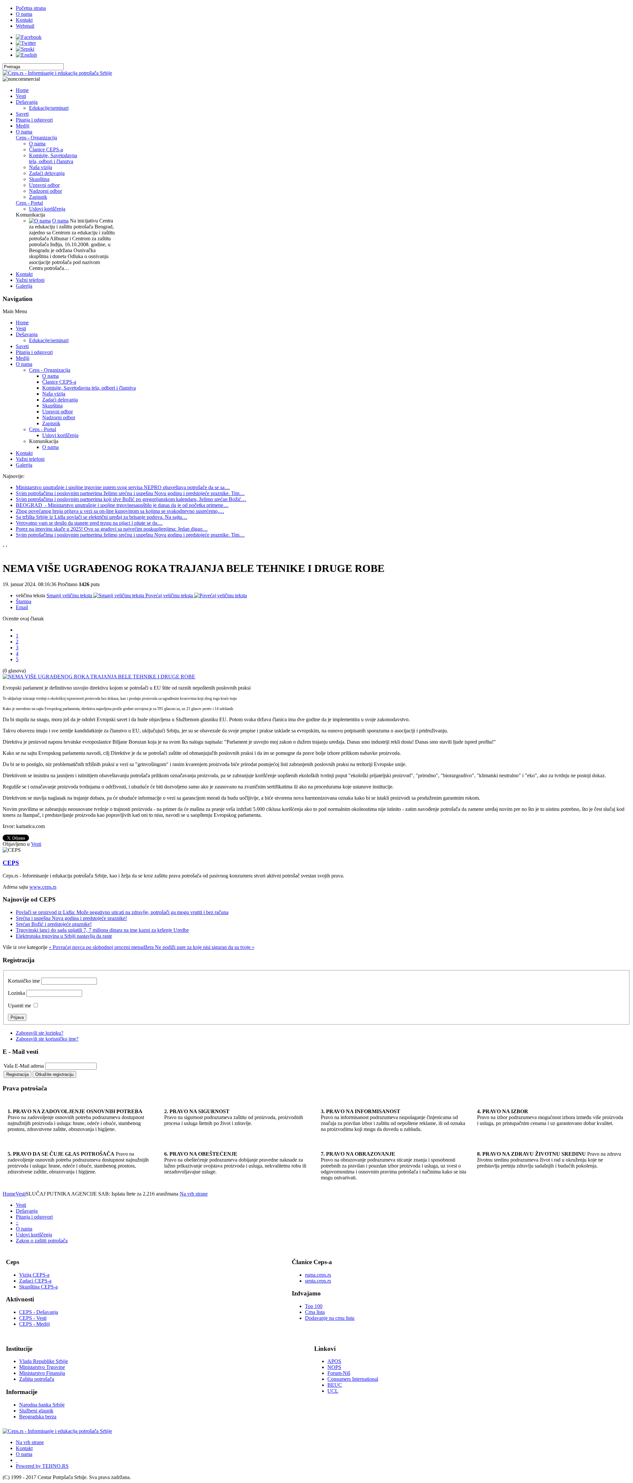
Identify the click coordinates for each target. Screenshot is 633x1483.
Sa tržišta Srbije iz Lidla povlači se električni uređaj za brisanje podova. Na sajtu (101, 517)
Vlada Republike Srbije (43, 1361)
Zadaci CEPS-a (35, 1281)
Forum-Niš (338, 1373)
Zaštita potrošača (36, 1379)
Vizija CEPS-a (34, 1275)
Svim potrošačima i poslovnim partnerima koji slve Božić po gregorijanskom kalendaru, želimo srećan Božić (131, 499)
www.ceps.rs (42, 887)
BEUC (334, 1385)
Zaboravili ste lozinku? (39, 1033)
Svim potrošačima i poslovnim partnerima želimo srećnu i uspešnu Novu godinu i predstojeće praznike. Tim (130, 493)
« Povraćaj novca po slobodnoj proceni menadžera (102, 947)
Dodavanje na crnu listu (329, 1318)
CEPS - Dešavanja (38, 1312)
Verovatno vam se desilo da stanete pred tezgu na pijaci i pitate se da (89, 523)
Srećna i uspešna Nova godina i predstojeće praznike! (71, 918)
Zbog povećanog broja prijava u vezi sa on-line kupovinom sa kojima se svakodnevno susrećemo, (120, 511)
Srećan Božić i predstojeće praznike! (54, 924)
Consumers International (352, 1379)
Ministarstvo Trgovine (42, 1367)
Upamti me (19, 1005)
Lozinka (16, 993)
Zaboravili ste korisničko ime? (47, 1039)
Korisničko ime (24, 981)
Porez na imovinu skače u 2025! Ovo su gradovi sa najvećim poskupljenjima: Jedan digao (112, 529)
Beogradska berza (37, 1416)
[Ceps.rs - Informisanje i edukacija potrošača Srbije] (57, 73)
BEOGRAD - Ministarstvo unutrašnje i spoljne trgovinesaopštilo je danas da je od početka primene (122, 505)
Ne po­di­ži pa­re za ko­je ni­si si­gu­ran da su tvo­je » (205, 947)
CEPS (11, 862)
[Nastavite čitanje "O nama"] (40, 220)
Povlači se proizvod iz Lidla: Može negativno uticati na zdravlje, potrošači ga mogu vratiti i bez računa (122, 912)
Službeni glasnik (36, 1410)
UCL (332, 1391)
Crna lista (315, 1312)
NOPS (334, 1367)
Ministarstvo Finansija (42, 1373)
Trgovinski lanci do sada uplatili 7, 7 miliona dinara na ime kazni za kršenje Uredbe (102, 930)
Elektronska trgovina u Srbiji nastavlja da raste (64, 936)
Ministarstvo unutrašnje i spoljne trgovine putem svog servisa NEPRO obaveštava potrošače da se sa (123, 487)
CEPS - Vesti (32, 1318)
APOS (334, 1361)
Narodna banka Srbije (42, 1405)
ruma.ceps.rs (318, 1275)
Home (9, 1194)
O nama (60, 220)
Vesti (36, 844)
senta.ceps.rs (318, 1281)
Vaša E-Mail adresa (24, 1066)
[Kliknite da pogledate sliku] (99, 676)
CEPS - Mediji (34, 1324)
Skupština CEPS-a (38, 1287)
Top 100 (313, 1306)
